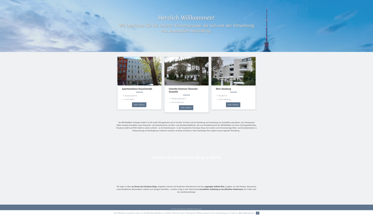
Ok (257, 213)
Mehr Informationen (246, 213)
